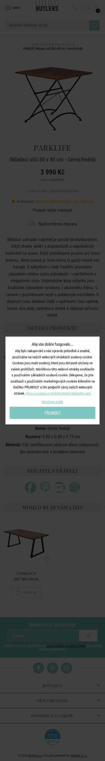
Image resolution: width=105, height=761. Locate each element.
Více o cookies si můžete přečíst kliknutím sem (58, 393)
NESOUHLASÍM (52, 402)
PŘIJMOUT (52, 412)
